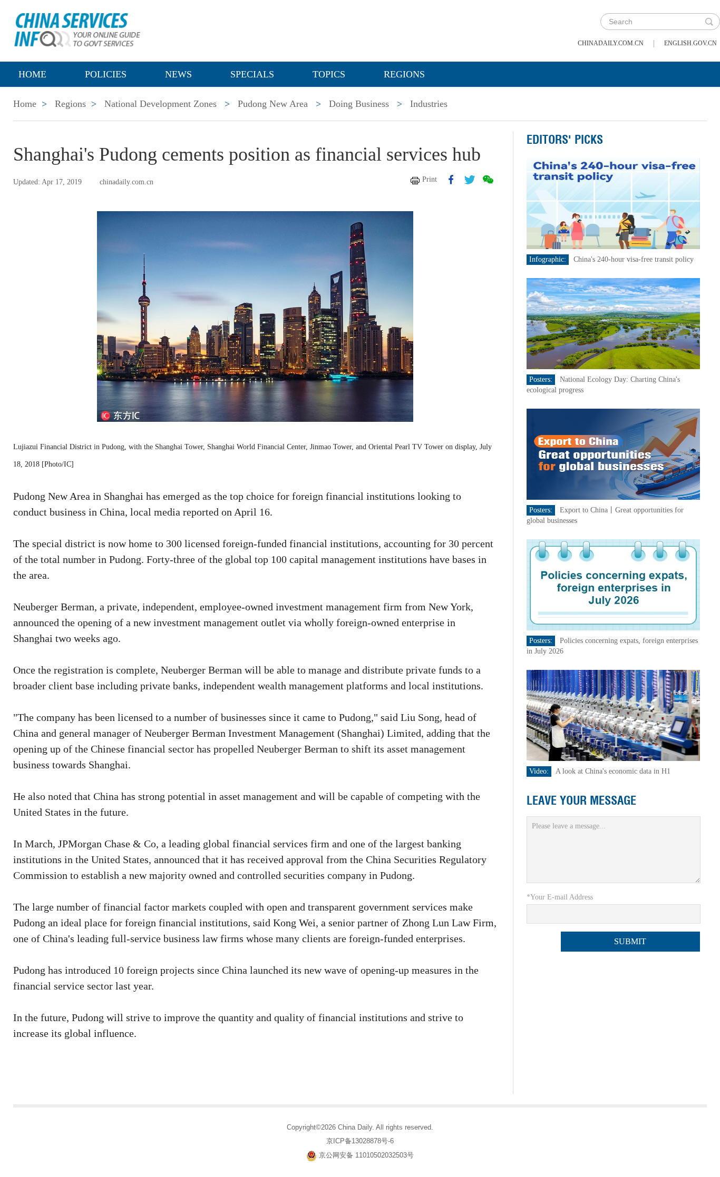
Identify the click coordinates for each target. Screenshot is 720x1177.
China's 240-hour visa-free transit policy (633, 259)
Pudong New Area (273, 103)
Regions (404, 74)
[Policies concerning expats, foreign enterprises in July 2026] (613, 584)
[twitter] (469, 179)
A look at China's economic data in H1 (613, 771)
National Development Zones (160, 103)
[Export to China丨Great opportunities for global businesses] (613, 454)
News (178, 74)
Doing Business (359, 103)
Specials (252, 74)
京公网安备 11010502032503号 (366, 1155)
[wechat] (488, 179)
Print (429, 179)
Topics (329, 74)
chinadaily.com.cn (611, 43)
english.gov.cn (690, 43)
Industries (428, 103)
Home (32, 74)
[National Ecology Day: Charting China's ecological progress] (613, 323)
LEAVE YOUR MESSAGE (581, 800)
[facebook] (451, 179)
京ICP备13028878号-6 (360, 1141)
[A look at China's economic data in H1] (613, 715)
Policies (106, 74)
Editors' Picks (565, 139)
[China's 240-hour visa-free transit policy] (613, 203)
